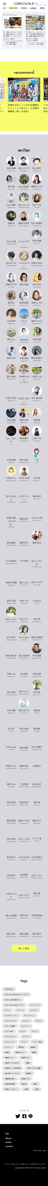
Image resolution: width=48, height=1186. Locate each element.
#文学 (37, 44)
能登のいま (26, 1079)
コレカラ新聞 (10, 1026)
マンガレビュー (11, 1036)
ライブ (24, 1042)
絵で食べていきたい (12, 1073)
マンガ (35, 1031)
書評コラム (26, 1058)
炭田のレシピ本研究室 (13, 1068)
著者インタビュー (12, 1089)
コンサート (26, 1026)
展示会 (21, 1047)
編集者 (29, 1073)
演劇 (28, 1063)
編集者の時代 (10, 1079)
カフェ (39, 1021)
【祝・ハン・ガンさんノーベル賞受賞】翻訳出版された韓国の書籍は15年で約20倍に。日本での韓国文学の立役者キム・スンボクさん (36, 34)
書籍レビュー (10, 1058)
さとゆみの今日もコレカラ (15, 1005)
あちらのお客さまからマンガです (17, 994)
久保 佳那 (35, 39)
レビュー (9, 1047)
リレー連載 (38, 1042)
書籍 (34, 1052)
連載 (26, 1089)
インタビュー (29, 1015)
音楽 (37, 1089)
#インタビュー (32, 44)
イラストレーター (12, 1015)
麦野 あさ (12, 39)
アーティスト (35, 1005)
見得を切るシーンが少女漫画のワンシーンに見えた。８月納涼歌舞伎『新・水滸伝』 (23, 108)
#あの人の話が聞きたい (12, 42)
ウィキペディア (11, 1021)
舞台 (35, 1084)
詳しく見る (24, 948)
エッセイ (27, 1021)
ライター (27, 1036)
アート (8, 1010)
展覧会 (33, 1047)
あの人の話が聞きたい (13, 1000)
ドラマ (23, 1031)
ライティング (10, 1042)
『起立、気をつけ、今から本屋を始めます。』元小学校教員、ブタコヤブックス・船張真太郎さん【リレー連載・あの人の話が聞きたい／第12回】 (14, 34)
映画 (7, 1052)
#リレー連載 (9, 44)
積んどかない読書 (34, 1068)
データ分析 (9, 1031)
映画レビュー (20, 1052)
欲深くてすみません (12, 1063)
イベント (21, 1010)
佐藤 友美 (35, 40)
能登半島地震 (10, 1084)
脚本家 (24, 1084)
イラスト (34, 1010)
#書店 (14, 44)
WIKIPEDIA (9, 989)
